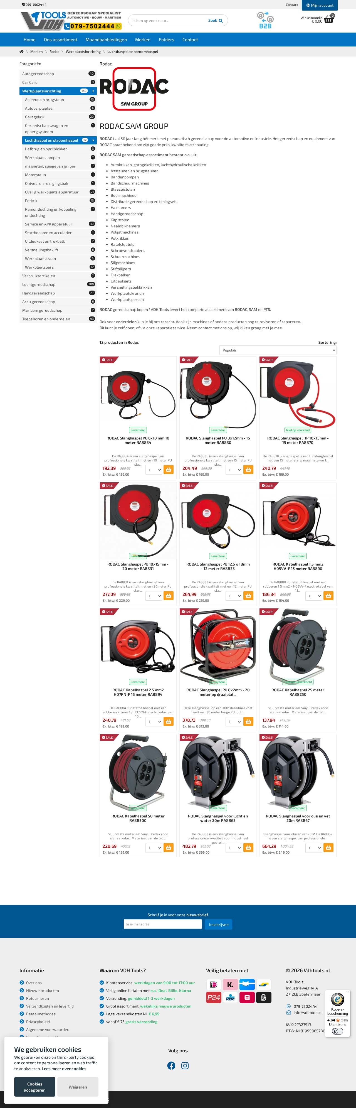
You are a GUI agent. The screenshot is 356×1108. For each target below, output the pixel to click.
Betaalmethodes (40, 1013)
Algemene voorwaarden (47, 1029)
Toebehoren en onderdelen (58, 318)
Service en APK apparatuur (59, 224)
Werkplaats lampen (59, 157)
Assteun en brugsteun (59, 99)
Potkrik (59, 200)
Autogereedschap (58, 73)
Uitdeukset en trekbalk (59, 241)
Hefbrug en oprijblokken (59, 148)
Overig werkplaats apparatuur (59, 192)
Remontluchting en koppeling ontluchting (59, 212)
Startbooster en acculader (59, 232)
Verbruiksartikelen (58, 275)
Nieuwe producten (42, 990)
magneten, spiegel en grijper (59, 166)
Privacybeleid (37, 1021)
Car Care (58, 82)
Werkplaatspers (59, 267)
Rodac (54, 51)
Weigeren (78, 1086)
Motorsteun (59, 174)
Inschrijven (219, 924)
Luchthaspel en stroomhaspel (55, 140)
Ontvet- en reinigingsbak (59, 183)
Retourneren (37, 998)
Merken (142, 39)
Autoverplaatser (59, 108)
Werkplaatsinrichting (83, 51)
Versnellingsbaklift (59, 249)
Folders (166, 39)
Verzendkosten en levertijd (49, 1006)
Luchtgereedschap (58, 284)
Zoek (213, 20)
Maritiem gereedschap (58, 310)
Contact (292, 4)
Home (30, 39)
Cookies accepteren (35, 1086)
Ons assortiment (60, 39)
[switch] (337, 1031)
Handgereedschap (58, 293)
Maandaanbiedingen (106, 39)
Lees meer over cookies (64, 1068)
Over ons (33, 982)
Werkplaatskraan (59, 258)
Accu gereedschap (58, 301)
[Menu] (347, 993)
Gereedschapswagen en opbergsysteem (59, 128)
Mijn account (321, 5)
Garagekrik (59, 116)
